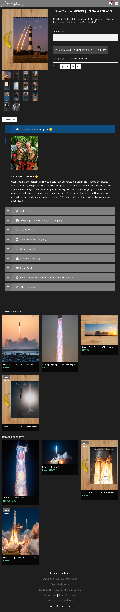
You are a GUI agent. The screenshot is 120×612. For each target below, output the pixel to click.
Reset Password (67, 595)
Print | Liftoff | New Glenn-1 (53, 467)
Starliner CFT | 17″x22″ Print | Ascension (19, 557)
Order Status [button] (27, 268)
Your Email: (58, 31)
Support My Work (60, 584)
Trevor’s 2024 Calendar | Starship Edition (20, 426)
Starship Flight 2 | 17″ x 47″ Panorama (97, 347)
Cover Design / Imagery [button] (32, 239)
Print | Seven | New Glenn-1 (14, 497)
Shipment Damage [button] (30, 258)
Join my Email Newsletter (60, 600)
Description (10, 119)
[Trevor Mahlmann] (12, 3)
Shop (45, 579)
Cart (75, 579)
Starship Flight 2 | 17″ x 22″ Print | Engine (59, 364)
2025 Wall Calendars (60, 579)
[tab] (60, 129)
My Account (50, 595)
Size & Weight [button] (27, 230)
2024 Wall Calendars (76, 58)
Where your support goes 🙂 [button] (36, 129)
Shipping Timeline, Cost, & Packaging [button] (41, 220)
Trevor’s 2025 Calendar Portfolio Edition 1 (99, 492)
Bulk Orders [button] (25, 211)
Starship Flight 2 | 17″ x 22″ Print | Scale (19, 364)
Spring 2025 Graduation (51, 590)
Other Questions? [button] (29, 287)
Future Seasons (73, 590)
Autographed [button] (27, 249)
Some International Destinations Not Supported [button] (46, 277)
